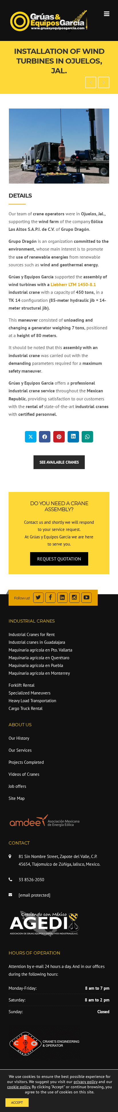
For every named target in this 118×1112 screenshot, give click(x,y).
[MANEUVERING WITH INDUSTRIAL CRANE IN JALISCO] (103, 83)
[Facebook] (50, 598)
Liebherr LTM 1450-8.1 (73, 284)
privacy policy (85, 1081)
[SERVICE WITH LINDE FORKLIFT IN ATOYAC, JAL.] (91, 83)
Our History (19, 738)
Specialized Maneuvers (29, 693)
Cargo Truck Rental (25, 708)
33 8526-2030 (31, 879)
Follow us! (22, 598)
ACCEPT (17, 1102)
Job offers (17, 786)
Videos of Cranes (24, 774)
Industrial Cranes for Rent (32, 634)
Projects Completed (26, 762)
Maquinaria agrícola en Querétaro (39, 657)
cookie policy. (19, 1086)
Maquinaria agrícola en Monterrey (39, 673)
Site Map (17, 798)
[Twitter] (38, 598)
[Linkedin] (62, 598)
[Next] (97, 146)
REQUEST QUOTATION (59, 559)
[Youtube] (86, 598)
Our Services (20, 750)
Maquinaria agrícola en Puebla (36, 665)
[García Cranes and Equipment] (49, 20)
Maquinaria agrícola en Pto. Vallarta (40, 650)
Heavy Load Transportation (32, 700)
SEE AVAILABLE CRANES (59, 462)
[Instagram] (74, 598)
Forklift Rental (21, 685)
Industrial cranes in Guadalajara (37, 642)
